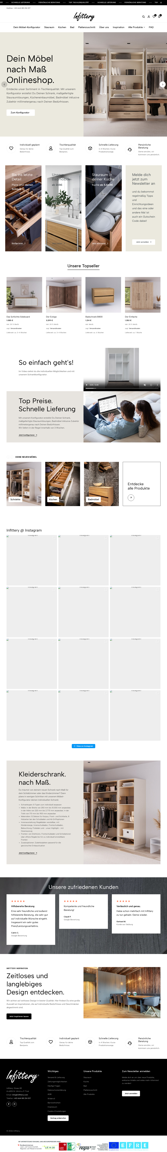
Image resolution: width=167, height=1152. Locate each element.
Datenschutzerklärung (57, 1090)
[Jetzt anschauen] (103, 208)
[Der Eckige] (64, 295)
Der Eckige (51, 317)
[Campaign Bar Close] (162, 2)
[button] (154, 16)
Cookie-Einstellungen (57, 1111)
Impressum (52, 1107)
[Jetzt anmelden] (144, 208)
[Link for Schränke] (24, 484)
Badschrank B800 (94, 317)
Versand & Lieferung (56, 1077)
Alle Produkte (135, 27)
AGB (49, 1094)
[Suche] (143, 16)
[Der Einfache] (143, 295)
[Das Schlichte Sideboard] (24, 295)
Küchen (62, 27)
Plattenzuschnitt (86, 27)
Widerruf (51, 1098)
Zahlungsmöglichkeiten (57, 1082)
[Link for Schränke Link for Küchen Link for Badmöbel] (101, 484)
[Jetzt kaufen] (63, 208)
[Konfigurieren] (23, 208)
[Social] (9, 1104)
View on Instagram (84, 746)
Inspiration (118, 27)
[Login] (148, 16)
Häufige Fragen (54, 1086)
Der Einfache (131, 317)
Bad (72, 27)
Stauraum (49, 27)
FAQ (151, 27)
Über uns (104, 27)
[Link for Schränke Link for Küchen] (62, 484)
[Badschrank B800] (103, 295)
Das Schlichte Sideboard (18, 317)
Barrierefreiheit (54, 1103)
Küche (86, 1082)
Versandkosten (16, 328)
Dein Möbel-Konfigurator (26, 27)
